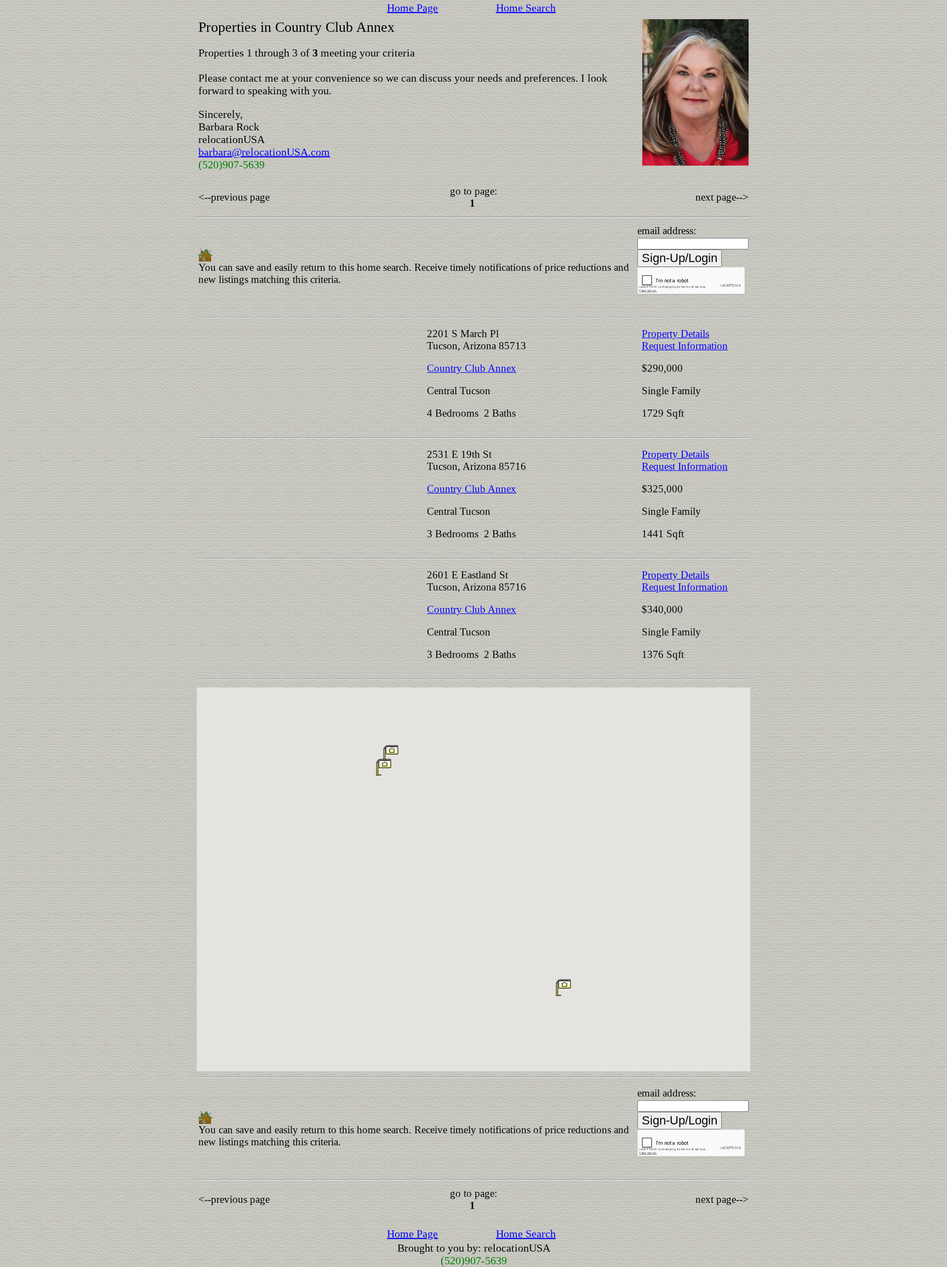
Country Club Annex (471, 368)
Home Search (526, 8)
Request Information (685, 345)
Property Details (675, 333)
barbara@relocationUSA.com (264, 152)
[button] (563, 987)
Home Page (412, 8)
